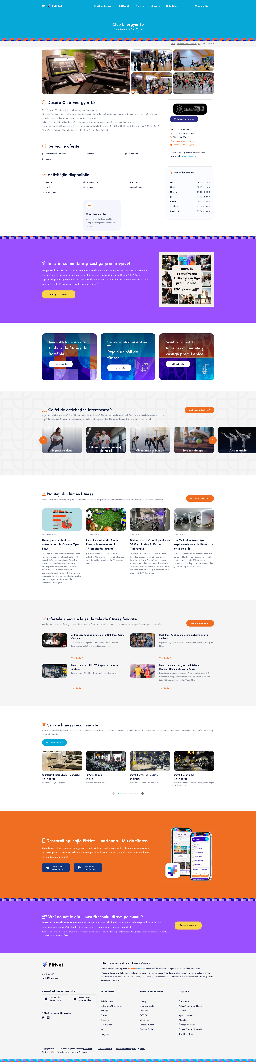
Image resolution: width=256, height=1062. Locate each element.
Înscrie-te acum (187, 925)
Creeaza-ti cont (147, 1024)
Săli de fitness (107, 1001)
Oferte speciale (147, 1006)
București (105, 1020)
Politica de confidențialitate (126, 1048)
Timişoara (83, 1052)
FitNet (173, 44)
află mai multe (178, 364)
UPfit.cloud (87, 1048)
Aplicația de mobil (187, 1015)
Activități (104, 1010)
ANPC (142, 1048)
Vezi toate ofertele (199, 623)
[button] (118, 793)
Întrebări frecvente (187, 1024)
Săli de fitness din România (186, 44)
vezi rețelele (119, 367)
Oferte (141, 5)
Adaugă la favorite (185, 119)
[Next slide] (213, 440)
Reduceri (156, 5)
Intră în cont (145, 1020)
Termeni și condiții (105, 1048)
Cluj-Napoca (106, 1024)
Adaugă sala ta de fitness (190, 1006)
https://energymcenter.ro (183, 140)
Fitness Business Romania (190, 1029)
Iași (199, 44)
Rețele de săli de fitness (112, 1006)
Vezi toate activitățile (198, 410)
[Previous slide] (43, 440)
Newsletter (184, 1020)
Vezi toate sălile (53, 742)
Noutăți (125, 5)
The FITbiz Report (187, 1034)
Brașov (104, 1015)
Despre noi (184, 1001)
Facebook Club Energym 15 (185, 144)
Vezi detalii (76, 658)
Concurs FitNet (146, 1029)
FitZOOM (144, 1015)
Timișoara (105, 1034)
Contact (182, 1010)
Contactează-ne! (189, 156)
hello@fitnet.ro (50, 978)
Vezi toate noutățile (199, 498)
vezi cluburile (61, 364)
